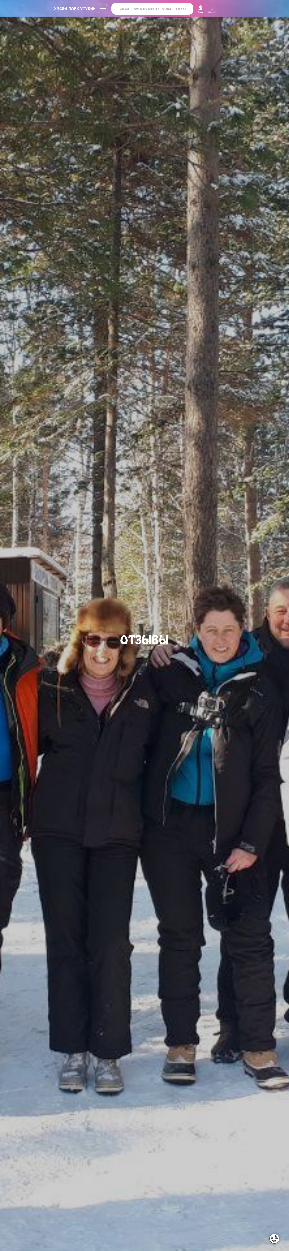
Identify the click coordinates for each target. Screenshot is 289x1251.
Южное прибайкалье (146, 8)
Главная (124, 8)
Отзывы (167, 8)
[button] (103, 8)
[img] (200, 9)
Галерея (181, 8)
